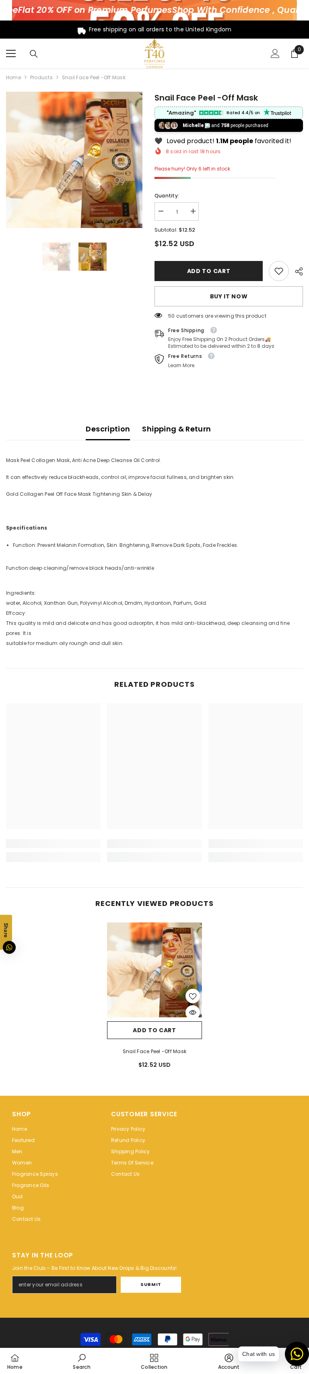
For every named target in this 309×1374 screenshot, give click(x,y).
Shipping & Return (176, 429)
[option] (74, 160)
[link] (279, 271)
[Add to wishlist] (192, 996)
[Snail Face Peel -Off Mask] (154, 969)
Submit (150, 1284)
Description (108, 429)
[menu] (11, 53)
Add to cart (207, 271)
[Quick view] (192, 1012)
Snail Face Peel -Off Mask (154, 1051)
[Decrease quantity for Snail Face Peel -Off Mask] (160, 211)
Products (41, 77)
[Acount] (275, 53)
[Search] (34, 54)
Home (13, 77)
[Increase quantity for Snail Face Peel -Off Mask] (193, 211)
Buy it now (229, 296)
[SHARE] (296, 271)
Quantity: (166, 195)
